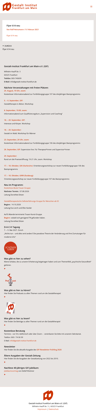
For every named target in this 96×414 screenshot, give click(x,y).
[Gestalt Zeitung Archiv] (5, 362)
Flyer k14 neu (12, 35)
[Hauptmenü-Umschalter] (91, 6)
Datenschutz (54, 409)
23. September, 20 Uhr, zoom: (16, 139)
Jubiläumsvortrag (11, 371)
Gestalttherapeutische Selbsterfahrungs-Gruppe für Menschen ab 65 (31, 201)
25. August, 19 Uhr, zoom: (15, 91)
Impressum (42, 409)
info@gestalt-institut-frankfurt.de (23, 340)
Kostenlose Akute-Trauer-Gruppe (17, 188)
